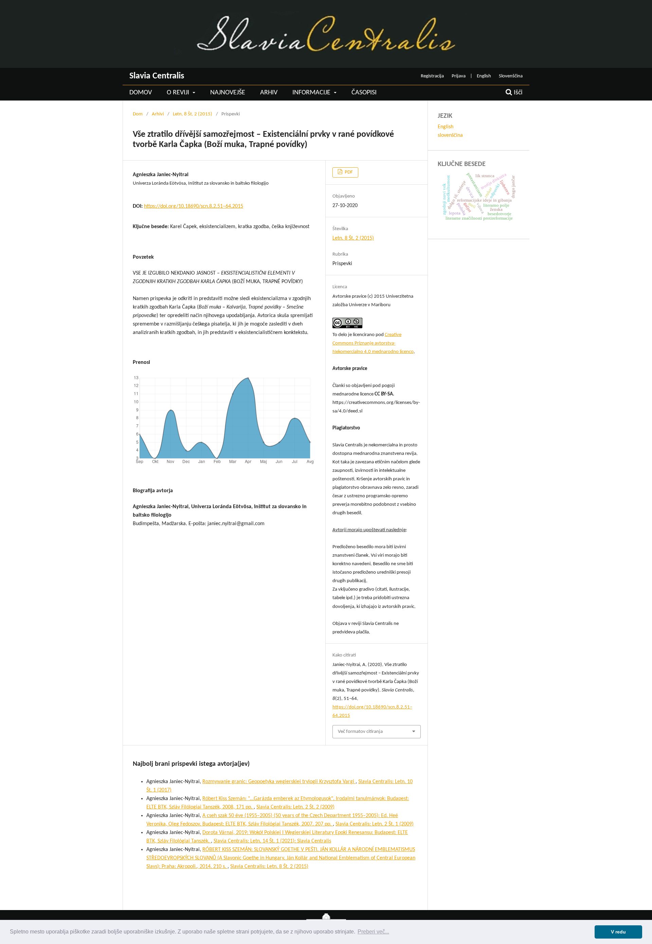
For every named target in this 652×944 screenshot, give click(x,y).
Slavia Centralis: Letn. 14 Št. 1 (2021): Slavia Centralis (272, 841)
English (484, 76)
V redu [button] (618, 931)
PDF (348, 172)
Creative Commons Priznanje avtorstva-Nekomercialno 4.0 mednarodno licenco (373, 343)
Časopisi (364, 92)
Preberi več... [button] (373, 931)
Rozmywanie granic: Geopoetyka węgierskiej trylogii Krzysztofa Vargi (279, 781)
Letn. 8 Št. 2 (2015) (192, 114)
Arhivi (158, 114)
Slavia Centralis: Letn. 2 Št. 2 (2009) (295, 807)
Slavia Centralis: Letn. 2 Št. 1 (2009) (375, 824)
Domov (140, 92)
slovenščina (450, 135)
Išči (517, 92)
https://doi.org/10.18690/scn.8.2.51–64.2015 (193, 206)
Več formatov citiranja (360, 731)
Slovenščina (511, 76)
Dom (138, 114)
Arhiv (268, 92)
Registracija (432, 76)
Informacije (312, 92)
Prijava (459, 76)
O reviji (179, 92)
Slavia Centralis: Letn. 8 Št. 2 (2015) (269, 866)
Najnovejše (227, 92)
